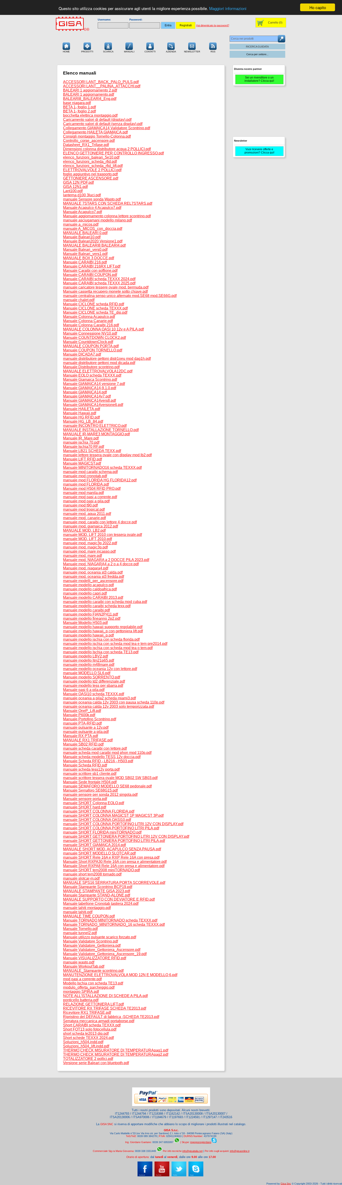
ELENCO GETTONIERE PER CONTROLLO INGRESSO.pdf (113, 153)
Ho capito (317, 7)
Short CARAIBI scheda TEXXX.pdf (92, 1025)
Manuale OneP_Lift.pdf (82, 711)
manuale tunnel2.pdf (80, 933)
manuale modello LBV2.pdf (85, 656)
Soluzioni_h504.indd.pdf (83, 1042)
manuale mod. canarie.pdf (84, 518)
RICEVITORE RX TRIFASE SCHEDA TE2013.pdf (104, 1008)
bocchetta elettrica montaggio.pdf (90, 115)
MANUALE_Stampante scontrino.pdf (93, 971)
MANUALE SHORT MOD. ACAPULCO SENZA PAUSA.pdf (112, 849)
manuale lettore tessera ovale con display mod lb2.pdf (107, 455)
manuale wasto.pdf (78, 962)
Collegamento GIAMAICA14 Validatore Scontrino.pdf (106, 128)
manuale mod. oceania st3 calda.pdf (93, 572)
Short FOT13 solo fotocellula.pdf (89, 1029)
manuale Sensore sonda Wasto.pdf (92, 199)
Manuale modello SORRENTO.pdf (91, 677)
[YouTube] (161, 1175)
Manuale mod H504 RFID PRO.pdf (92, 488)
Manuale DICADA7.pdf (82, 354)
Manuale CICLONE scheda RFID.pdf (93, 304)
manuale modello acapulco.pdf (88, 585)
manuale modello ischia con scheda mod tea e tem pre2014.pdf (115, 644)
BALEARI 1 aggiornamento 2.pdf (90, 90)
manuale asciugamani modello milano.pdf (97, 220)
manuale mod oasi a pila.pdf (86, 501)
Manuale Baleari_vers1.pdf (85, 254)
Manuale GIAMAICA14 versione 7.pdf (94, 384)
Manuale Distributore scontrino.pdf (91, 367)
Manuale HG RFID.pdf (81, 417)
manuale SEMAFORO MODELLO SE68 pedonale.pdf (107, 786)
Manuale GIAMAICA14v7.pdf (87, 396)
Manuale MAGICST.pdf (82, 463)
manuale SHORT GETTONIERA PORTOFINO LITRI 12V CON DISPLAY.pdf (126, 836)
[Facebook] (144, 1175)
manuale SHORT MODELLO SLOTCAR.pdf (99, 853)
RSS (213, 51)
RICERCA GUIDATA (257, 46)
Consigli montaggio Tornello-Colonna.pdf (97, 136)
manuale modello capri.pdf (85, 593)
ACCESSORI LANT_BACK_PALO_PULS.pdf (101, 82)
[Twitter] (178, 1175)
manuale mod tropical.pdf (84, 509)
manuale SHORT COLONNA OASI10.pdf (97, 820)
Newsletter (192, 51)
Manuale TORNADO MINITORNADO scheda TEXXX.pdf (110, 920)
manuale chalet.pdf (78, 300)
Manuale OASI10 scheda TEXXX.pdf (93, 694)
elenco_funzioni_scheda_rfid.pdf (90, 161)
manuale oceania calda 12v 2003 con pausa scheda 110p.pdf (113, 702)
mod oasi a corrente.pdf (82, 979)
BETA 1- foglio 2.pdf (79, 111)
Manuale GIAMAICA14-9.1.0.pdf (89, 388)
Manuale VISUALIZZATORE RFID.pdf (94, 958)
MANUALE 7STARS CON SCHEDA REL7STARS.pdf (107, 203)
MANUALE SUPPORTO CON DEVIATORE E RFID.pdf (109, 899)
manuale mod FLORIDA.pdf (86, 484)
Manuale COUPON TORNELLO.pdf (92, 350)
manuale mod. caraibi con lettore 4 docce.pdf (100, 522)
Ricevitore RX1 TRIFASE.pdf (87, 1013)
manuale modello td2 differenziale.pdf (94, 681)
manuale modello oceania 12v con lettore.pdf (100, 669)
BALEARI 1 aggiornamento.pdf (88, 94)
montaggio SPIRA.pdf (81, 992)
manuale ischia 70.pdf (81, 442)
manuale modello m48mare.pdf (88, 665)
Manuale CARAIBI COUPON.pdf (90, 275)
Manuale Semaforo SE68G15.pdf (90, 790)
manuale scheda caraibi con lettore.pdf (95, 748)
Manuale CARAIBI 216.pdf (85, 262)
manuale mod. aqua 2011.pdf (87, 514)
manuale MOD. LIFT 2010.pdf (87, 539)
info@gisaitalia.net (192, 1151)
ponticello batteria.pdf (80, 1000)
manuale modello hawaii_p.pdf (88, 635)
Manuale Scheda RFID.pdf (85, 765)
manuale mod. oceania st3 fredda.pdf (93, 577)
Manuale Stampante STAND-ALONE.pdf (96, 895)
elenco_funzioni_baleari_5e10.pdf (91, 157)
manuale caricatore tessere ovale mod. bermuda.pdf (105, 287)
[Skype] (195, 1175)
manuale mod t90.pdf (80, 505)
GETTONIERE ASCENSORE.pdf (90, 178)
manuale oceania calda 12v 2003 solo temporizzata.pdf (108, 706)
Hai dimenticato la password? (212, 25)
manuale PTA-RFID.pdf (82, 723)
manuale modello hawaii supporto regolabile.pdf (102, 627)
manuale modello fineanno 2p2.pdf (91, 618)
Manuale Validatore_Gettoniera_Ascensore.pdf (101, 950)
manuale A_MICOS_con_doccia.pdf (92, 229)
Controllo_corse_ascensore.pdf (89, 141)
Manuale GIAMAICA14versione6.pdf (93, 405)
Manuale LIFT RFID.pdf (82, 459)
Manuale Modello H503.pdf (85, 623)
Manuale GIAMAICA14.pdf (85, 392)
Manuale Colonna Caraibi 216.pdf (91, 325)
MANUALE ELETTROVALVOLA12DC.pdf (97, 371)
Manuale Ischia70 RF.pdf (83, 447)
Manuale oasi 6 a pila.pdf (83, 690)
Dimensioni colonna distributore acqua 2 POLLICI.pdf (107, 149)
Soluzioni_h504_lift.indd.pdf (86, 1046)
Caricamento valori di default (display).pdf (97, 120)
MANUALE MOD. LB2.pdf (84, 530)
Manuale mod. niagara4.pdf (85, 568)
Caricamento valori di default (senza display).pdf (102, 124)
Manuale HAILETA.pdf (81, 409)
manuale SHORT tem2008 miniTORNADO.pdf (101, 870)
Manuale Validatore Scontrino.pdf (90, 941)
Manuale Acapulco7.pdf (82, 212)
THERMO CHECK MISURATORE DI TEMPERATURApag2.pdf (115, 1054)
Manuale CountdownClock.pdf (88, 342)
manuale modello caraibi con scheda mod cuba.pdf (105, 602)
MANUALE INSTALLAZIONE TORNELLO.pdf (101, 430)
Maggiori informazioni (227, 8)
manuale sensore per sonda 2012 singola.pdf (100, 795)
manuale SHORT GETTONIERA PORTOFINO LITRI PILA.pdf (114, 841)
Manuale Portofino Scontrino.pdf (89, 719)
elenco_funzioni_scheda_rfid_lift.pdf (93, 166)
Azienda (171, 51)
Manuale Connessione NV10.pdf (90, 333)
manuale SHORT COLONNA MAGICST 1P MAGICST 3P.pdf (113, 815)
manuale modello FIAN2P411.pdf (90, 614)
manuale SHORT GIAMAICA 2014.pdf (94, 845)
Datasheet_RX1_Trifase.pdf (86, 145)
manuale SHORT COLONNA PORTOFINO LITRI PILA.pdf (111, 828)
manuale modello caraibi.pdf (86, 610)
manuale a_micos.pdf (80, 224)
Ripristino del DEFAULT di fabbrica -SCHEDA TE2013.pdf (111, 1017)
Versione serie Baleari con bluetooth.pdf (96, 1063)
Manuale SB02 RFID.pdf (83, 744)
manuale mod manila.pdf (83, 493)
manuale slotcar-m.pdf (81, 878)
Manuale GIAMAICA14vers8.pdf (89, 400)
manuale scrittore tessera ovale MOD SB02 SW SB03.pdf (110, 778)
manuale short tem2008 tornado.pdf (92, 874)
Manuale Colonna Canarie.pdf (88, 321)
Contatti (150, 51)
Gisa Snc (286, 1183)
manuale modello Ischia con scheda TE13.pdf (100, 652)
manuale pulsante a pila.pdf (86, 732)
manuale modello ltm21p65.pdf (88, 660)
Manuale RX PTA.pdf (80, 736)
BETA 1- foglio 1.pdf (79, 107)
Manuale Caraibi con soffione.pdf (90, 270)
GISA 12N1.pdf (75, 187)
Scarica (108, 51)
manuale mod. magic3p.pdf (85, 547)
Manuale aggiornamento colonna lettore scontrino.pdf (107, 216)
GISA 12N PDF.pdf (78, 182)
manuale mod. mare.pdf (82, 556)
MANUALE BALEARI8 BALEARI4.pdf (94, 245)
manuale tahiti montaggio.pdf (87, 908)
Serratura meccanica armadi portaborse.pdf (98, 1021)
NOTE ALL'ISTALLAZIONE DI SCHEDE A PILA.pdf (105, 996)
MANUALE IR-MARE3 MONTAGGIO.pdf (96, 434)
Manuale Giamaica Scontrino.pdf (90, 379)
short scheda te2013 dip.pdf (86, 1033)
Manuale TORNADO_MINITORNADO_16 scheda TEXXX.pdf (114, 924)
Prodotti (87, 51)
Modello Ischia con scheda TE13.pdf (93, 983)
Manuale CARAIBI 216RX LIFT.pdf (91, 266)
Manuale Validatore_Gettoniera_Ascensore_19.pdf (105, 954)
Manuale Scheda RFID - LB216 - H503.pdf (98, 761)
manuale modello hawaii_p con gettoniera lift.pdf (103, 631)
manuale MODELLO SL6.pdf (86, 673)
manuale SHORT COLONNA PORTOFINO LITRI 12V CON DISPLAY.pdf (123, 824)
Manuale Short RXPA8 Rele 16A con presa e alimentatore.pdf (113, 866)
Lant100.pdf (73, 191)
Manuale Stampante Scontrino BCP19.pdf (97, 887)
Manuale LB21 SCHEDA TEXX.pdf (92, 451)
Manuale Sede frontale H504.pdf (90, 782)
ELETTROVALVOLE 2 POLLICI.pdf (92, 170)
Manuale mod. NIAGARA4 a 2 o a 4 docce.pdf (101, 564)
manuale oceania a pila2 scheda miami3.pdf (99, 698)
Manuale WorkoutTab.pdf (83, 966)
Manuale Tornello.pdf (80, 929)
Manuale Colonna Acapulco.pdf (89, 317)
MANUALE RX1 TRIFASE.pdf (88, 740)
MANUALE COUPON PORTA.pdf (91, 346)
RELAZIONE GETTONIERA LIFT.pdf (93, 1004)
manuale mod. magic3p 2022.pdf (90, 543)
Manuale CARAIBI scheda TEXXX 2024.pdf (99, 279)
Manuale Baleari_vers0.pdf (85, 250)
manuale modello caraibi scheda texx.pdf (97, 606)
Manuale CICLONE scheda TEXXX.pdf (95, 308)
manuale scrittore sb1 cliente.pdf (89, 774)
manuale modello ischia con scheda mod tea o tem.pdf (108, 648)
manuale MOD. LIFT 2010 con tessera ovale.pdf (102, 535)
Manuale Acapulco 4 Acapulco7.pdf (92, 208)
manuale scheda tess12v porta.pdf (91, 769)
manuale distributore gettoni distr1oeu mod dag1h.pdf (107, 359)
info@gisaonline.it (239, 1151)
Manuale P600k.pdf (79, 715)
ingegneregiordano (200, 1142)
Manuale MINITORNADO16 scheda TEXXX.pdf (102, 468)
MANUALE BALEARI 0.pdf (85, 233)
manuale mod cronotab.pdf (85, 476)
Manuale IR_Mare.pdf (81, 438)
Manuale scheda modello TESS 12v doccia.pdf (102, 757)
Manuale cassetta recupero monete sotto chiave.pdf (105, 291)
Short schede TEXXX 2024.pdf (88, 1038)
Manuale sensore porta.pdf (85, 799)
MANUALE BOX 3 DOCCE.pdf (88, 258)
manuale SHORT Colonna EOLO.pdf (93, 803)
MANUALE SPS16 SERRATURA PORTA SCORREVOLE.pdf (114, 883)
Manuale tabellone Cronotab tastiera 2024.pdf (100, 904)
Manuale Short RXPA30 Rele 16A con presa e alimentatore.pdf (115, 862)
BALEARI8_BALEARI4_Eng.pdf (89, 99)
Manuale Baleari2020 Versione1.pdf (92, 241)
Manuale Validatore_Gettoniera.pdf (92, 945)
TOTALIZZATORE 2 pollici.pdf (88, 1059)
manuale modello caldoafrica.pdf (90, 589)
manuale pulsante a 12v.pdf (85, 727)
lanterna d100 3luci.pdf (82, 195)
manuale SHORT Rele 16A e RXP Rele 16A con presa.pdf (111, 857)
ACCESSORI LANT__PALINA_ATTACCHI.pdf (101, 86)
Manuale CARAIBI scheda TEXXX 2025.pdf (99, 283)
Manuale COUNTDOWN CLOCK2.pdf (94, 338)
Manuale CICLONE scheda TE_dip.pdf (95, 312)
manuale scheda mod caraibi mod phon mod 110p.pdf (107, 753)
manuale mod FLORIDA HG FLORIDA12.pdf (100, 480)
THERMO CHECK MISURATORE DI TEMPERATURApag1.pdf (115, 1050)
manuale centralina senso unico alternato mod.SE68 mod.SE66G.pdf (120, 296)
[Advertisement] (258, 113)
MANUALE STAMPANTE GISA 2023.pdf (96, 891)
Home (66, 51)
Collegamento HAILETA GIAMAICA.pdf (95, 132)
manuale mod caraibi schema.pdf (90, 472)
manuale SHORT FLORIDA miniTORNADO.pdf (102, 832)
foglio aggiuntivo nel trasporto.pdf (90, 174)
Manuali (129, 51)
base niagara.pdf (77, 103)
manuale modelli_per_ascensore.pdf (93, 581)
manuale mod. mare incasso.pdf (89, 551)
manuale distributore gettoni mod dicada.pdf (99, 363)
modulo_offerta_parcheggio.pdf (88, 987)
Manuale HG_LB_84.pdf (83, 421)
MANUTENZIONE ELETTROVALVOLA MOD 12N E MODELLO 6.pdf (120, 975)
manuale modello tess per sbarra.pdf (93, 686)
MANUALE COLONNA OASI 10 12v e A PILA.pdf (103, 329)
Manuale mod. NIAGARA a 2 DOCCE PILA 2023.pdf (106, 560)
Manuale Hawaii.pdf (79, 413)
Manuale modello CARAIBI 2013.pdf (93, 597)
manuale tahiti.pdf (77, 912)
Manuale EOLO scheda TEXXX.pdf (92, 375)
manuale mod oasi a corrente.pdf (90, 497)
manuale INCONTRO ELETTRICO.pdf (95, 426)
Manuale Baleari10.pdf (82, 237)
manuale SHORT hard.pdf (84, 807)
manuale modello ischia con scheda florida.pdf (101, 639)
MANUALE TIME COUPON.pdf (89, 916)
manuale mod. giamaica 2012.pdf (90, 526)
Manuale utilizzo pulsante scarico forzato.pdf (99, 937)
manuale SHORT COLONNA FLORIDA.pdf (98, 811)
